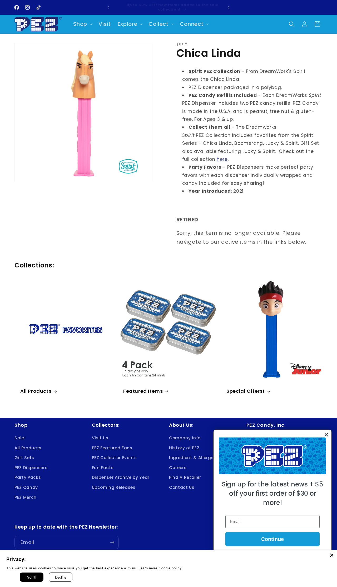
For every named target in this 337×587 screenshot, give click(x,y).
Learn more (147, 567)
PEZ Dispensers (30, 467)
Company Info (185, 438)
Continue (272, 539)
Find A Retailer (185, 477)
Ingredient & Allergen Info (197, 457)
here (222, 159)
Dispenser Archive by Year (121, 477)
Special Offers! (245, 391)
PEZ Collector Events (114, 457)
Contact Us (182, 487)
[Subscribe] (112, 542)
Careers (178, 467)
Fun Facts (103, 467)
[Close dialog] (326, 434)
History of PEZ (184, 448)
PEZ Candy (26, 487)
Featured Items (143, 391)
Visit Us (100, 438)
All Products (35, 391)
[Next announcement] (229, 7)
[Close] (331, 555)
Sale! (20, 438)
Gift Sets (24, 457)
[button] (82, 24)
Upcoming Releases (114, 487)
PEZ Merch (25, 497)
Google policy (170, 567)
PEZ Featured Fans (112, 448)
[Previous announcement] (108, 7)
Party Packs (27, 477)
